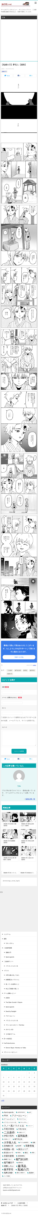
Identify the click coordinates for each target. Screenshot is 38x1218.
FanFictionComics (9, 1043)
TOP (8, 1203)
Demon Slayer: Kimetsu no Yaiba (16, 1047)
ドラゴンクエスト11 (12, 966)
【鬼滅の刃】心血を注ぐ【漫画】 (27, 858)
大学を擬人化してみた (12, 975)
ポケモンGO (9, 1029)
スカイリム (22, 1119)
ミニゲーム (7, 934)
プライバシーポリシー (10, 1052)
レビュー (30, 1125)
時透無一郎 (9, 1149)
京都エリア (22, 1132)
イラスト (6, 970)
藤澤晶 (25, 670)
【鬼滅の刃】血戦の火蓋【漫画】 (9, 824)
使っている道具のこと (12, 984)
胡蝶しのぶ (9, 1166)
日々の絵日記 (8, 1038)
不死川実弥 (9, 1129)
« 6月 (2, 1100)
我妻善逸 (29, 1146)
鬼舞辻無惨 (8, 1173)
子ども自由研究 (24, 1142)
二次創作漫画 (8, 948)
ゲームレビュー (9, 1119)
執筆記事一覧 (30, 799)
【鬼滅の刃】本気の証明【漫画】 (27, 841)
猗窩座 (19, 1152)
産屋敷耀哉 (21, 1156)
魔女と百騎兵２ (21, 1172)
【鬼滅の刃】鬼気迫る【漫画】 (28, 872)
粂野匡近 (20, 1162)
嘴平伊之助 (18, 1139)
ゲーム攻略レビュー (10, 993)
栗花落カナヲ (8, 1152)
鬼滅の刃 (4, 71)
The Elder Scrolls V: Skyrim (14, 1002)
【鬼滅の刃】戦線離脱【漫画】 (9, 841)
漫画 (5, 939)
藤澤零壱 (32, 670)
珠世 (33, 1152)
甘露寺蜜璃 (9, 1156)
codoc (34, 665)
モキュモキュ (10, 943)
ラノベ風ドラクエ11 (14, 1125)
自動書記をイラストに (12, 979)
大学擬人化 (10, 1142)
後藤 (33, 1142)
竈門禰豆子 (9, 1162)
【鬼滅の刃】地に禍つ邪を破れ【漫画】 (9, 858)
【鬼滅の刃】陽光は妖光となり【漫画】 (27, 824)
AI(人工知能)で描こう (12, 988)
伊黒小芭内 (9, 1136)
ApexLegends (10, 957)
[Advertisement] (19, 40)
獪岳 (26, 1152)
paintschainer (21, 1112)
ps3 (30, 1112)
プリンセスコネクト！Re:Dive (15, 1025)
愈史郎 (19, 1146)
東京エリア (23, 1149)
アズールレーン (10, 1016)
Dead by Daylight (11, 1011)
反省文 (8, 998)
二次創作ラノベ (8, 961)
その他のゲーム (10, 1034)
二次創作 (9, 670)
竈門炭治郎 (18, 670)
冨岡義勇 (22, 1135)
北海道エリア (7, 1139)
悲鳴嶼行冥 (8, 1146)
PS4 (6, 1115)
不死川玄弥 (22, 1129)
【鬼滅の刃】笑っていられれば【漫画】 (11, 872)
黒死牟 (31, 1173)
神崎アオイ (8, 1159)
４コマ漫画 (7, 1176)
